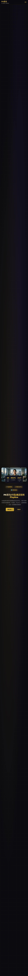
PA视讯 (5, 2)
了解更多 (19, 509)
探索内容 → (9, 509)
